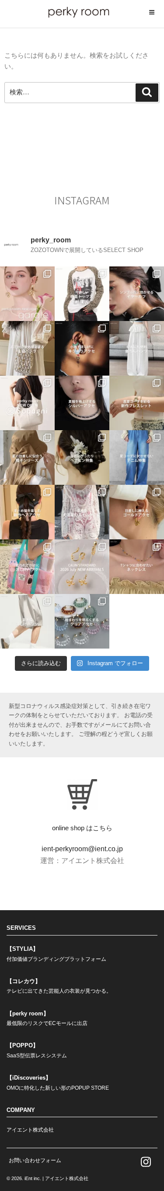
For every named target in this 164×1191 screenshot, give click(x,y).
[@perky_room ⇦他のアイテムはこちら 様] (27, 566)
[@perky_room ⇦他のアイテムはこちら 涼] (27, 621)
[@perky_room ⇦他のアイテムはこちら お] (27, 348)
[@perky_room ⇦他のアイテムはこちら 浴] (82, 457)
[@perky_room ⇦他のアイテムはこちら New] (27, 293)
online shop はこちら (82, 828)
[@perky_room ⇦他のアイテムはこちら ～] (82, 566)
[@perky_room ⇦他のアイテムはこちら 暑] (27, 512)
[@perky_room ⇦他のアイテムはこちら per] (27, 403)
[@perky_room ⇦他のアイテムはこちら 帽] (27, 457)
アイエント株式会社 (30, 1130)
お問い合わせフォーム (35, 1160)
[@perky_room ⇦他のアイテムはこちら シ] (136, 293)
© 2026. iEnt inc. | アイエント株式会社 (47, 1178)
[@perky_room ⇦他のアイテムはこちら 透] (82, 621)
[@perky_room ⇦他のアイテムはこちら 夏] (82, 293)
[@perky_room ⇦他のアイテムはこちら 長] (136, 348)
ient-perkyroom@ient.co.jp (82, 849)
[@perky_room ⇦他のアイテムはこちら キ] (82, 348)
